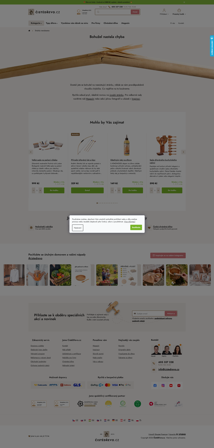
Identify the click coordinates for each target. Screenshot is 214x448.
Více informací (129, 221)
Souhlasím (136, 227)
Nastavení (77, 228)
